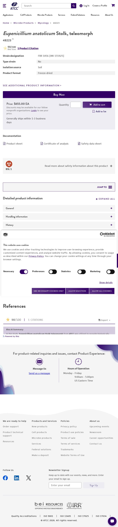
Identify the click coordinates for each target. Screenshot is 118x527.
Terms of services (70, 443)
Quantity (64, 104)
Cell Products (26, 15)
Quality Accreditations (24, 516)
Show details (106, 282)
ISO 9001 (48, 516)
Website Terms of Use (72, 455)
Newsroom (95, 432)
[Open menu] (4, 6)
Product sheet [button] (14, 143)
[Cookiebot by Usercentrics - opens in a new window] (102, 234)
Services (61, 15)
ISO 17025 (83, 516)
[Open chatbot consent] (112, 521)
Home (6, 23)
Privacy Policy (36, 256)
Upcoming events (99, 426)
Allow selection (77, 291)
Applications (8, 15)
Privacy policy (69, 426)
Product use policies (72, 432)
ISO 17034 (101, 516)
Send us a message (39, 373)
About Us (109, 15)
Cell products (39, 432)
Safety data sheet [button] (91, 143)
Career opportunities (101, 438)
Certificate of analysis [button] (56, 143)
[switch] (53, 272)
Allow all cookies (102, 291)
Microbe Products (44, 15)
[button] (73, 5)
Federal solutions (41, 449)
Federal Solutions (78, 15)
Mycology (43, 23)
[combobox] (46, 5)
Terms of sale (68, 438)
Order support (11, 426)
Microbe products (42, 438)
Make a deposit (40, 455)
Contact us (96, 443)
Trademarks (67, 449)
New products (39, 426)
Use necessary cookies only (49, 290)
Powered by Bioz (11, 336)
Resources (95, 15)
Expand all (107, 199)
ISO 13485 (65, 516)
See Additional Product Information (31, 85)
